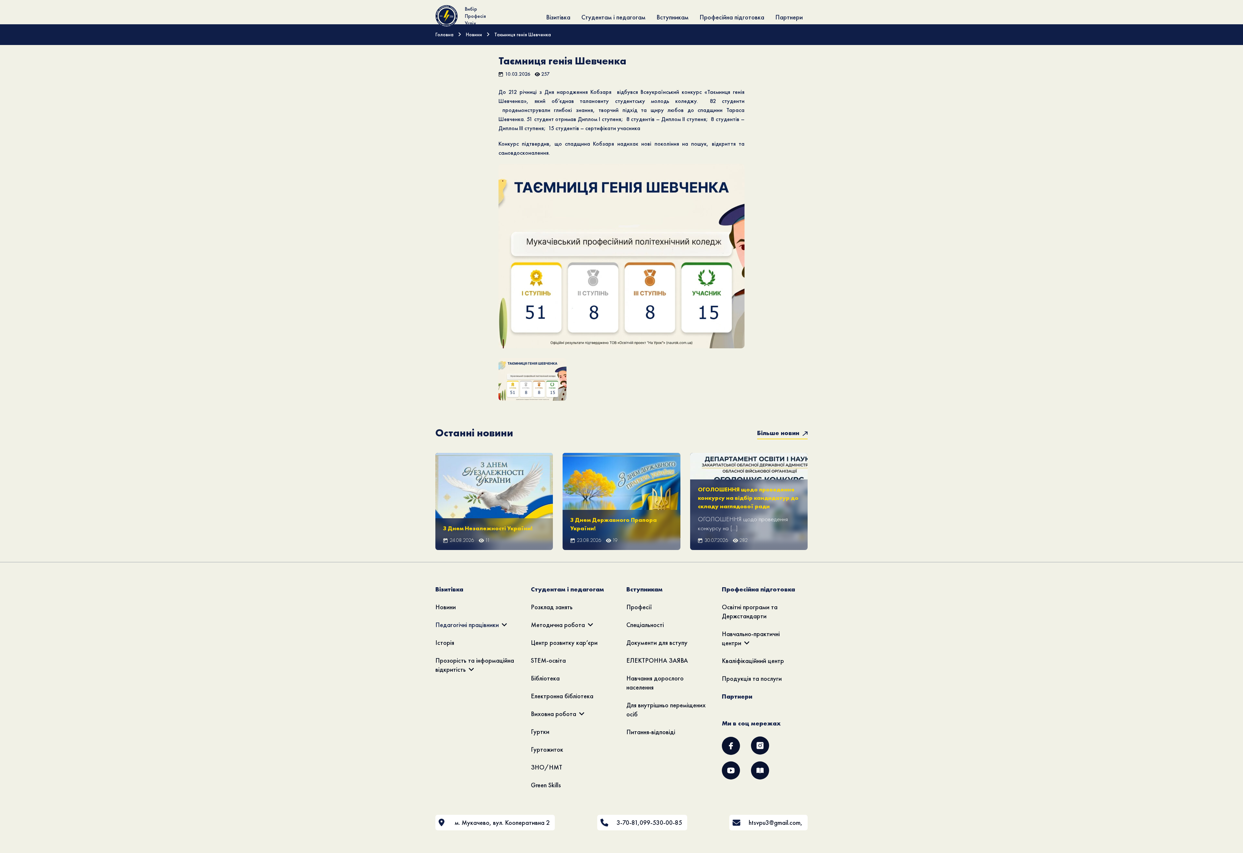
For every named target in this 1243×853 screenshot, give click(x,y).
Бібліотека (545, 678)
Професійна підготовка (732, 17)
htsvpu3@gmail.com (775, 822)
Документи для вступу (657, 642)
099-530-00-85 (661, 822)
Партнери (789, 17)
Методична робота (558, 625)
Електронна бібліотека (562, 696)
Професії (639, 607)
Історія (444, 642)
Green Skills (546, 785)
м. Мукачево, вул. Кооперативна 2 (502, 822)
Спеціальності (645, 625)
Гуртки (540, 731)
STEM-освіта (548, 660)
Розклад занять (552, 607)
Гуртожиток (547, 749)
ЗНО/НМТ (546, 767)
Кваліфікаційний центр (753, 661)
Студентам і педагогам (613, 17)
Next (755, 265)
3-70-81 (627, 822)
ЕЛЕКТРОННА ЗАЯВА (657, 660)
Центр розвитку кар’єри (564, 642)
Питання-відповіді (650, 732)
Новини (445, 607)
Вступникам (672, 17)
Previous (488, 265)
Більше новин (779, 433)
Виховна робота (553, 714)
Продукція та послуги (752, 678)
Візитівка (558, 17)
